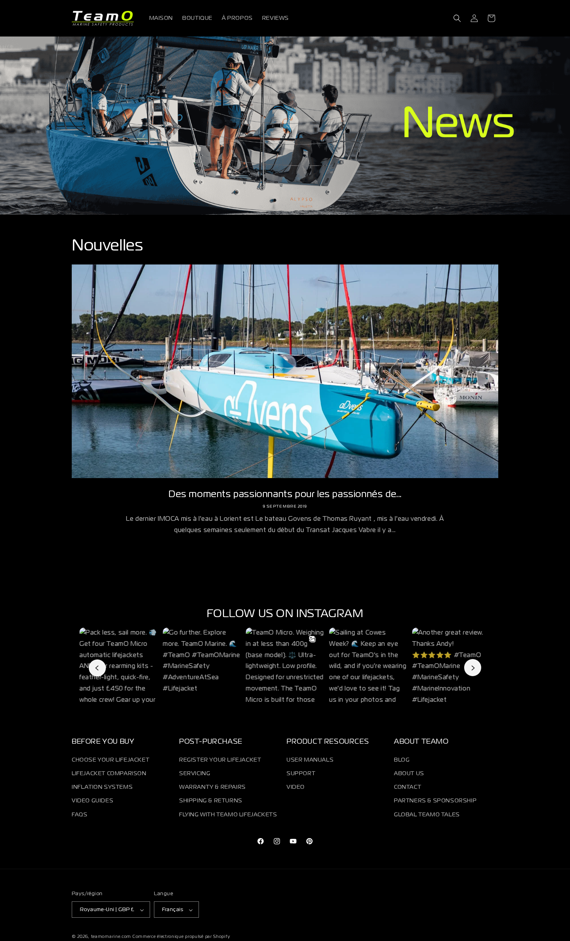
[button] (457, 18)
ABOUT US (409, 773)
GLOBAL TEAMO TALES (427, 814)
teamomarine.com (111, 937)
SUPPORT (301, 773)
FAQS (79, 814)
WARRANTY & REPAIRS (212, 787)
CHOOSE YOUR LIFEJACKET (110, 759)
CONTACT (407, 787)
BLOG (401, 759)
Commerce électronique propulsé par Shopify (181, 937)
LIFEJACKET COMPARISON (109, 773)
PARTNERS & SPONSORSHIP (435, 800)
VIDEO (296, 787)
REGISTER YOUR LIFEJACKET (220, 759)
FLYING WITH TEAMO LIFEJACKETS (228, 814)
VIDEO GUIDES (92, 800)
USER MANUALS (310, 759)
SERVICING (194, 773)
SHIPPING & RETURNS (210, 800)
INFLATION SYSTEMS (102, 787)
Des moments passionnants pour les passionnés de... (285, 495)
